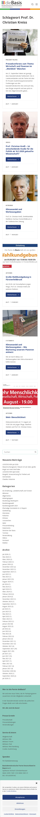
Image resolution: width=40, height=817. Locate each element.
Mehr (4, 523)
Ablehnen (20, 803)
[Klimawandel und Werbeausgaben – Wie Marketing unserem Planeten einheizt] (20, 323)
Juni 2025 (5, 574)
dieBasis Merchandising (10, 746)
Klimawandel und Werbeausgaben (14, 210)
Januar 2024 (6, 597)
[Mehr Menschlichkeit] (20, 396)
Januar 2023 (6, 624)
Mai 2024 (5, 587)
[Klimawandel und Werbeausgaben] (20, 188)
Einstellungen (20, 809)
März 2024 (6, 592)
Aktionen (9, 273)
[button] (36, 783)
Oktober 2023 (7, 601)
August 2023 (6, 606)
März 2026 (6, 559)
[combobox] (18, 452)
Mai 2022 (5, 634)
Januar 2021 (6, 668)
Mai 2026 (5, 557)
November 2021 (8, 644)
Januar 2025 (6, 579)
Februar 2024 (7, 594)
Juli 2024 (5, 584)
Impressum (32, 814)
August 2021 (6, 651)
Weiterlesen (14, 96)
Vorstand (5, 540)
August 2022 (6, 626)
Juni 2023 (5, 611)
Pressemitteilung (11, 60)
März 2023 (6, 619)
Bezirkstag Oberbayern (10, 501)
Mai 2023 (5, 614)
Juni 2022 (5, 631)
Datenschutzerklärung (21, 814)
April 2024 (5, 589)
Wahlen (5, 543)
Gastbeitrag (6, 511)
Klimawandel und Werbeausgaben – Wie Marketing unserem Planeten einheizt (20, 348)
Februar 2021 (7, 666)
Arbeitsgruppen (7, 498)
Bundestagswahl (8, 503)
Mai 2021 (5, 658)
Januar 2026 (6, 564)
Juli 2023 (5, 609)
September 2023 (8, 604)
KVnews (5, 518)
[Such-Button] (35, 452)
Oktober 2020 (7, 673)
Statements (10, 341)
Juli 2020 (5, 678)
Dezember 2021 (8, 641)
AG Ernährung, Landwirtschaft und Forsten (17, 491)
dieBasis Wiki (6, 739)
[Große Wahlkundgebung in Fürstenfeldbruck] (20, 255)
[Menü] (37, 4)
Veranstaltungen (8, 725)
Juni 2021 (5, 656)
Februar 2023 (7, 621)
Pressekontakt (7, 720)
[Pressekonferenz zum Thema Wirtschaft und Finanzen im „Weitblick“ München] (20, 42)
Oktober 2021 (7, 646)
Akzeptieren (20, 797)
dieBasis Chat (7, 744)
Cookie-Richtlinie (11, 791)
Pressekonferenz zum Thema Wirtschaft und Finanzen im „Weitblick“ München (20, 66)
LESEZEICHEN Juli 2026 (10, 464)
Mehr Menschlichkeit (16, 417)
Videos (8, 142)
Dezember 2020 (8, 671)
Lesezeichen (6, 520)
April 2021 (5, 661)
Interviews (9, 205)
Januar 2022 (6, 639)
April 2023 (5, 616)
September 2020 (8, 676)
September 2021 (8, 649)
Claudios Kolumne (8, 479)
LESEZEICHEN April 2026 (10, 472)
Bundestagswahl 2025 (10, 506)
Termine (5, 533)
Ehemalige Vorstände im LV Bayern (14, 508)
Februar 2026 (7, 562)
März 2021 (6, 664)
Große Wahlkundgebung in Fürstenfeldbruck (18, 278)
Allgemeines (6, 496)
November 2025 (8, 569)
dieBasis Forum (7, 742)
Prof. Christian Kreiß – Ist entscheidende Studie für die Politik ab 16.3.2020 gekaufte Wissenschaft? (19, 150)
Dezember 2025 (8, 567)
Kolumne (5, 516)
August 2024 (6, 582)
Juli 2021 (5, 654)
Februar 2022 (7, 636)
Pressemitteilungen (9, 722)
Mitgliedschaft (7, 737)
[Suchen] (32, 4)
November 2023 (8, 599)
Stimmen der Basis (8, 530)
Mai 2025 (5, 577)
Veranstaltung (7, 535)
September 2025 (8, 572)
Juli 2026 (5, 554)
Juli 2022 (5, 629)
